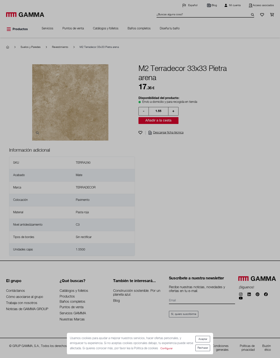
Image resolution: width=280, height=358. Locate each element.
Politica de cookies (146, 348)
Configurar (166, 348)
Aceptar (202, 339)
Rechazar (203, 348)
